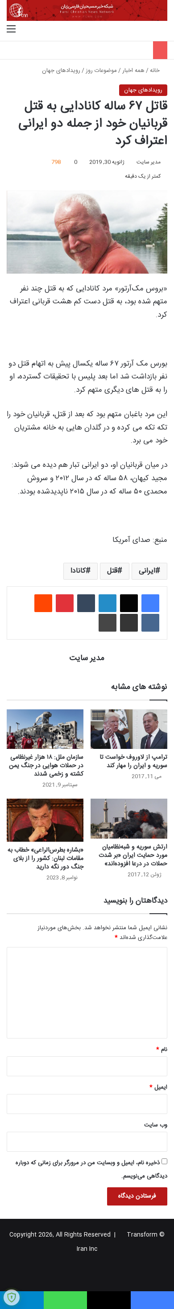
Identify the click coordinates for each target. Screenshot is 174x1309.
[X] (129, 603)
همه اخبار (133, 71)
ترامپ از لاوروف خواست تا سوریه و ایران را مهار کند (133, 761)
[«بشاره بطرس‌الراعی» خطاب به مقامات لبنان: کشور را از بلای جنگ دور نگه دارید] (45, 820)
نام (161, 1049)
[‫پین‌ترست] (65, 603)
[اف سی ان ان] (87, 10)
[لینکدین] (107, 603)
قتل (112, 571)
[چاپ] (107, 623)
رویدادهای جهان (61, 71)
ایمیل (158, 1087)
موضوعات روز (101, 71)
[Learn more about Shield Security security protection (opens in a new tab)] (11, 1297)
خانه (156, 71)
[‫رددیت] (43, 603)
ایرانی (147, 571)
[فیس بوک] (150, 603)
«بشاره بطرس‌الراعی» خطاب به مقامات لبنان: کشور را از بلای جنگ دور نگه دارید (45, 858)
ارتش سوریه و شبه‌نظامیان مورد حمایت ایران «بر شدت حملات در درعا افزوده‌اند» (133, 855)
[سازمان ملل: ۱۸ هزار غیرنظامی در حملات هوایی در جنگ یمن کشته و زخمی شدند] (45, 729)
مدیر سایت (149, 162)
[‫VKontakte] (150, 623)
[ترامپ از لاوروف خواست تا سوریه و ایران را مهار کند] (129, 729)
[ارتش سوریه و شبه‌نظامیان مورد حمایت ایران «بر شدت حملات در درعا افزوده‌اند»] (129, 818)
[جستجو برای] (162, 29)
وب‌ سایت (155, 1125)
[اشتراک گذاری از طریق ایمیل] (129, 623)
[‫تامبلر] (86, 603)
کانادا (78, 571)
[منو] (11, 29)
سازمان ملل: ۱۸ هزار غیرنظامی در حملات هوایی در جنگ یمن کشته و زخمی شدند (46, 766)
